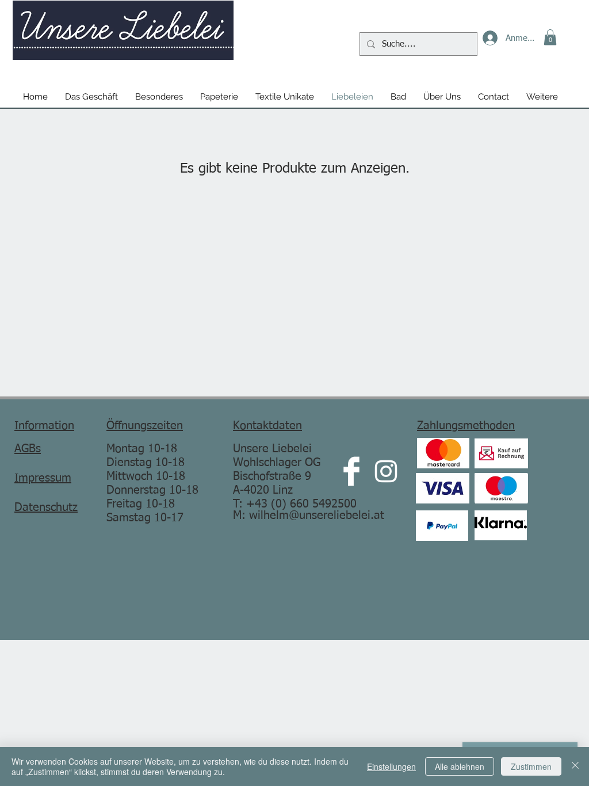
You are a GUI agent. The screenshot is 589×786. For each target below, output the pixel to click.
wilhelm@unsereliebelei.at (316, 515)
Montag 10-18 (141, 449)
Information (44, 426)
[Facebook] (351, 471)
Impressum (42, 478)
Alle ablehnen (459, 766)
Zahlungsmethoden (466, 426)
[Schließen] (575, 766)
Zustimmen (531, 766)
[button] (550, 37)
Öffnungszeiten (144, 426)
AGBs (27, 449)
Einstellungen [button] (391, 766)
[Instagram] (386, 471)
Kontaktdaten (267, 426)
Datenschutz (46, 507)
